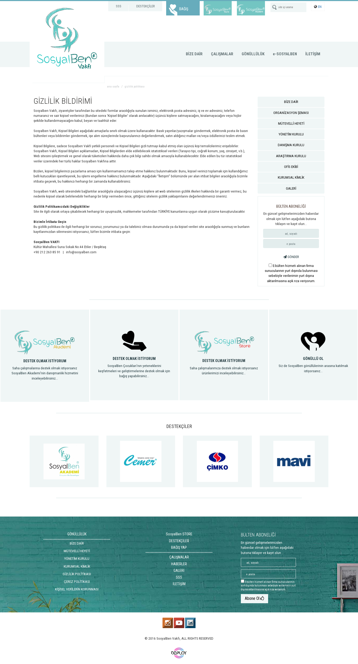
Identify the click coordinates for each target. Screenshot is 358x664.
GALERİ (291, 188)
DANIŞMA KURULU (291, 145)
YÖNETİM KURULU (291, 134)
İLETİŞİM (312, 54)
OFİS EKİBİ (291, 166)
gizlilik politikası (135, 86)
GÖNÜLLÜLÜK (253, 54)
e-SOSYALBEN (285, 54)
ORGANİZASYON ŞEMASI (291, 113)
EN (320, 6)
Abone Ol (253, 598)
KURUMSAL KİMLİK (291, 177)
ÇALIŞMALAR (222, 54)
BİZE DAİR (194, 54)
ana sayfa (113, 86)
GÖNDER (293, 257)
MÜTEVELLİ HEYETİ (291, 123)
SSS (118, 6)
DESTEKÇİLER (145, 6)
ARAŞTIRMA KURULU (291, 156)
